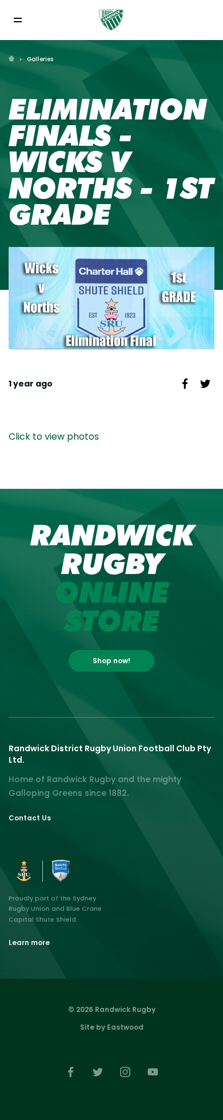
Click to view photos (54, 436)
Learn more (29, 942)
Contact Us (30, 818)
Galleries (40, 59)
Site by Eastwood (112, 1027)
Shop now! (111, 660)
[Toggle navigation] (17, 20)
